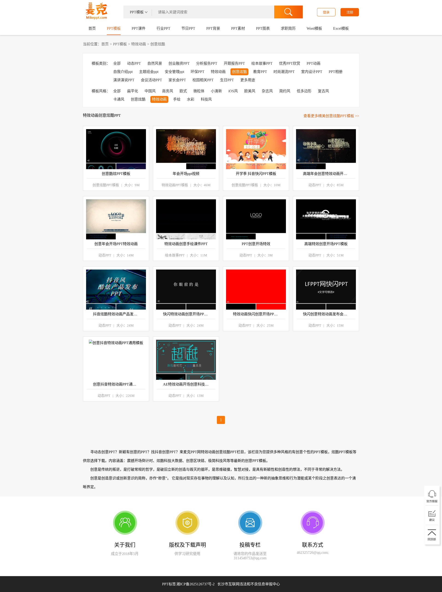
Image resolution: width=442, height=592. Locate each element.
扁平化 (132, 91)
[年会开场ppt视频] (186, 149)
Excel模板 (341, 28)
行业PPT (163, 28)
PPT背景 (213, 28)
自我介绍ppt (123, 72)
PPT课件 (138, 28)
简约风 (284, 91)
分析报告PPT (206, 63)
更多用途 (247, 80)
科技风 (206, 99)
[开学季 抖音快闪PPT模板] (256, 149)
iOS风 (233, 91)
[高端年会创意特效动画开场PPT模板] (326, 149)
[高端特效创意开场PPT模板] (326, 219)
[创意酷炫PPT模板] (116, 149)
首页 (92, 28)
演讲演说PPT (123, 80)
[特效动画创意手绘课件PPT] (186, 219)
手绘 (176, 99)
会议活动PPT (151, 80)
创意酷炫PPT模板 (116, 174)
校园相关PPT (203, 80)
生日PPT (227, 80)
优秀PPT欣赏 (289, 63)
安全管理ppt (174, 72)
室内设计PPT (311, 72)
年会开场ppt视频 (186, 174)
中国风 (150, 91)
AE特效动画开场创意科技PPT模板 (186, 384)
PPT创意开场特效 (256, 244)
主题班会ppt (148, 72)
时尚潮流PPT (284, 72)
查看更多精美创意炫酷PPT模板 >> (331, 116)
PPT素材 (238, 28)
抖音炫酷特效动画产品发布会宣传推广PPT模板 (116, 314)
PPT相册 (336, 72)
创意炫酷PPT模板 (106, 185)
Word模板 (314, 28)
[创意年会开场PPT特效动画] (116, 219)
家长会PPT (177, 80)
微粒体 (198, 91)
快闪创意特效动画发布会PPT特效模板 (326, 314)
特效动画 (138, 44)
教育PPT (260, 72)
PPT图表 (263, 28)
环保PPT (197, 72)
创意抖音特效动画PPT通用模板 (116, 384)
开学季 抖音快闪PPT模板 (256, 174)
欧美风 (249, 91)
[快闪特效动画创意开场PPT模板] (186, 290)
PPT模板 (114, 28)
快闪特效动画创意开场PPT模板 (186, 314)
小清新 (216, 91)
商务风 (167, 91)
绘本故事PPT (262, 63)
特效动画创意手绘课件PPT (186, 244)
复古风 (323, 91)
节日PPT (188, 28)
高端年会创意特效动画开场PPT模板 (326, 174)
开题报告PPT (234, 63)
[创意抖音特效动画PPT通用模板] (116, 360)
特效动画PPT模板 (175, 185)
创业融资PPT (179, 63)
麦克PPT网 (95, 12)
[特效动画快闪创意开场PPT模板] (256, 290)
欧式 (183, 91)
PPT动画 (313, 63)
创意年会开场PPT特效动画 (116, 244)
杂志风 (267, 91)
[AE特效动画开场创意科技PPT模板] (186, 360)
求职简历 (288, 28)
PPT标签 (169, 584)
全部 (117, 63)
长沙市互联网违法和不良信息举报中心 (248, 584)
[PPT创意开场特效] (256, 219)
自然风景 (154, 63)
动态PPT (134, 63)
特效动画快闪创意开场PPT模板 (256, 314)
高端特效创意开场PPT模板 (326, 244)
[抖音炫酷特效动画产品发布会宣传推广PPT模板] (116, 290)
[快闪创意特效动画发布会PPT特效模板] (326, 290)
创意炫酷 (157, 44)
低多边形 (304, 91)
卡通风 (118, 99)
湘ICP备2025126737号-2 (228, 584)
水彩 (190, 99)
